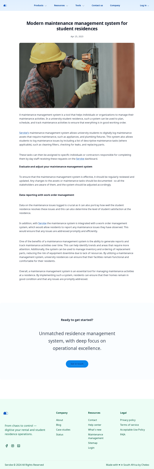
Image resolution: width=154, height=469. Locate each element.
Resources (59, 5)
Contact (92, 420)
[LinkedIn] (18, 446)
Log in (144, 5)
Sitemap (92, 443)
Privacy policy (128, 420)
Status (59, 434)
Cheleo (145, 464)
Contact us (97, 5)
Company (115, 5)
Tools (78, 5)
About (59, 420)
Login (91, 447)
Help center (94, 424)
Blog (58, 424)
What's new (94, 429)
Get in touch (77, 363)
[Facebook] (6, 446)
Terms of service (129, 424)
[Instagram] (12, 446)
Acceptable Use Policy (132, 429)
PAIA (122, 434)
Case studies (63, 429)
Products (38, 5)
